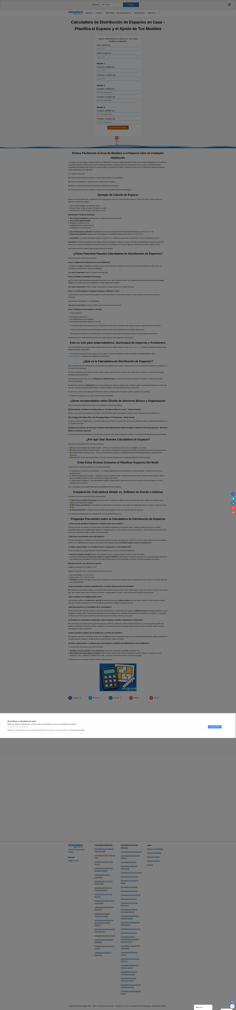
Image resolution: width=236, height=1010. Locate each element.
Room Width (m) (103, 45)
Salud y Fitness (139, 13)
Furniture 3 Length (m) (106, 119)
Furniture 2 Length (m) (106, 97)
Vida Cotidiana (110, 13)
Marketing (89, 13)
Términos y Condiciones (155, 849)
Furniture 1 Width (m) (105, 67)
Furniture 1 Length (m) (106, 75)
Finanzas (99, 13)
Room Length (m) (104, 53)
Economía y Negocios (123, 13)
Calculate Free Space (118, 128)
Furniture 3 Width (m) (105, 111)
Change (131, 4)
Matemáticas (152, 13)
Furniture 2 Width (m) (105, 89)
